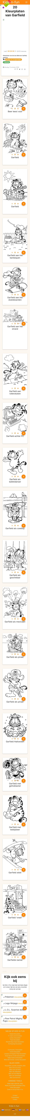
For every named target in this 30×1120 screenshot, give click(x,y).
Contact (15, 1095)
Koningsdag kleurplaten (15, 1044)
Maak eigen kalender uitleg (15, 1083)
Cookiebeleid (15, 1097)
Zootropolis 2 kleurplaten (15, 1050)
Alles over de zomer (15, 1067)
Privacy (15, 1099)
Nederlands (7, 1110)
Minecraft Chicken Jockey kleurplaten (15, 1059)
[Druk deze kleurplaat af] (18, 108)
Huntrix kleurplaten (15, 1052)
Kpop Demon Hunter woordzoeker (15, 1055)
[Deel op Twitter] (19, 69)
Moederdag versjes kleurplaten (15, 1042)
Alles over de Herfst (15, 1069)
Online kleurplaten (15, 1087)
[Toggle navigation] (26, 2)
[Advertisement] (15, 35)
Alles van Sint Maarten (15, 1073)
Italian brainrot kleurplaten (15, 1057)
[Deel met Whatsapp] (22, 69)
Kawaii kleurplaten (15, 1034)
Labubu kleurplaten (15, 1038)
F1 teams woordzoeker (15, 1036)
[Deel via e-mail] (24, 69)
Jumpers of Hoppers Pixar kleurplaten (15, 1054)
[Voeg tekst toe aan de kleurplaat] (12, 108)
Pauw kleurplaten (15, 1040)
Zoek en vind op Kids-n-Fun (15, 1089)
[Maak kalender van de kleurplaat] (15, 108)
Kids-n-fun (11, 2)
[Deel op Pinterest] (17, 69)
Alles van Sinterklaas (15, 1075)
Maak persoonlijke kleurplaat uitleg (15, 1085)
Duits (16, 1110)
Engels (23, 1110)
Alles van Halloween (15, 1071)
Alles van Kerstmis (15, 1077)
